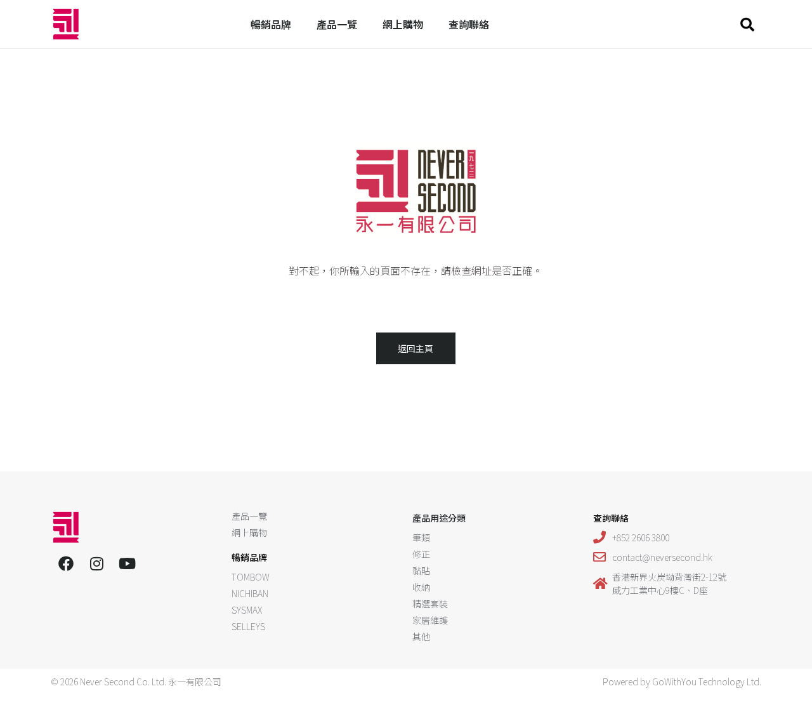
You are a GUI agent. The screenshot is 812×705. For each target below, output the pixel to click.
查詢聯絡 (469, 24)
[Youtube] (127, 563)
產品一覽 (337, 24)
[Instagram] (96, 563)
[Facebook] (66, 563)
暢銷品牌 (271, 24)
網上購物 (403, 24)
